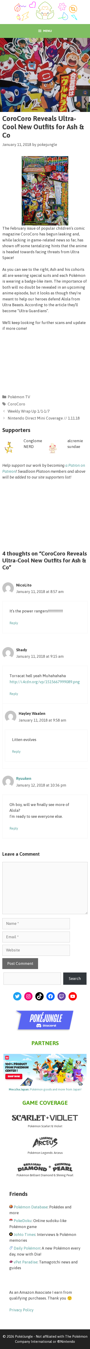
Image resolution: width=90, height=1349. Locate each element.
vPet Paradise (25, 1262)
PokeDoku (23, 1220)
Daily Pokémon (27, 1248)
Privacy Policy (21, 1310)
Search (75, 978)
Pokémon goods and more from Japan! (45, 1089)
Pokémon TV (19, 397)
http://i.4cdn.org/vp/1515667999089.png (44, 681)
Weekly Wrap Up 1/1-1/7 (29, 411)
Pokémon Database (31, 1207)
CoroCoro (16, 404)
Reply (13, 623)
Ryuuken (23, 778)
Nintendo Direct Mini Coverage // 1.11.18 (44, 418)
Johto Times (24, 1234)
